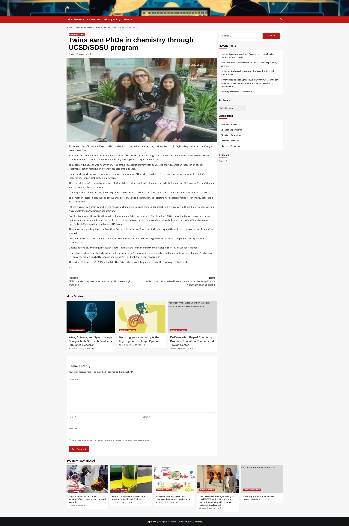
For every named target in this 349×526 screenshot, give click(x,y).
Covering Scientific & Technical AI (237, 91)
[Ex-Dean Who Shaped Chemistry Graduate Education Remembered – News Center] (192, 317)
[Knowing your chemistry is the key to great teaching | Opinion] (141, 317)
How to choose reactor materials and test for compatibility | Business (249, 64)
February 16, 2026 (185, 349)
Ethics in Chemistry (230, 140)
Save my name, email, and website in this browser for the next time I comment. (110, 440)
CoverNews (183, 521)
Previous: (99, 281)
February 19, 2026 (84, 349)
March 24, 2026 (214, 508)
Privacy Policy (112, 19)
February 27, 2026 (258, 500)
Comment (74, 379)
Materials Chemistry (230, 146)
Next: (180, 281)
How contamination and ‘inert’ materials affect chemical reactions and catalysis (248, 55)
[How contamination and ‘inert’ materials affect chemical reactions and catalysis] (87, 479)
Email (146, 416)
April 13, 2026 (125, 502)
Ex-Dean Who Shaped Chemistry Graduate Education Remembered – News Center (192, 341)
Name (72, 416)
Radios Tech (224, 161)
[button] (281, 19)
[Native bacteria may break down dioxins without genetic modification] (174, 479)
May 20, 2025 (84, 54)
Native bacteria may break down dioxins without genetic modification (248, 73)
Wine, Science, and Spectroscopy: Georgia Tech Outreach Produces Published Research (91, 341)
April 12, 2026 (169, 502)
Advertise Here (75, 19)
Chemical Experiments (231, 129)
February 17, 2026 (135, 345)
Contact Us (93, 19)
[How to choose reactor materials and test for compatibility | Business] (131, 479)
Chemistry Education (77, 34)
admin (73, 54)
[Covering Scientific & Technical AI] (262, 479)
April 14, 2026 (82, 505)
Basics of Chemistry (230, 124)
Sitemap (128, 19)
